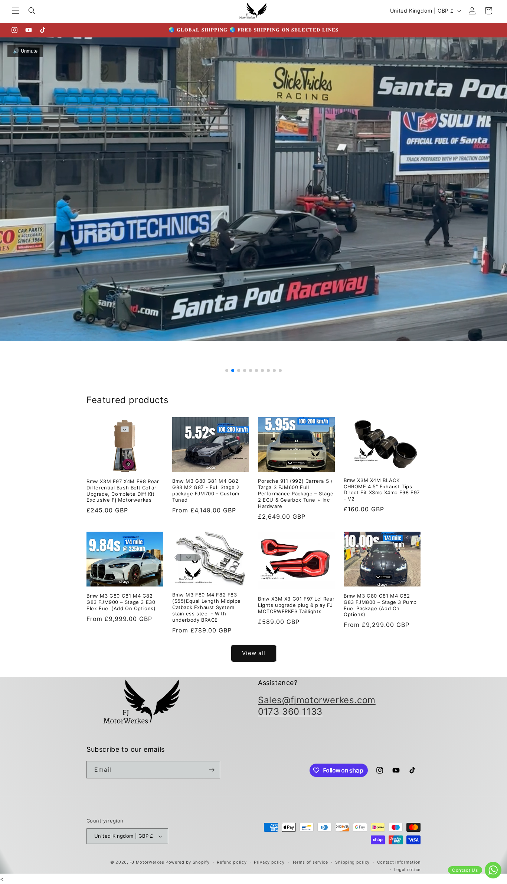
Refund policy (231, 862)
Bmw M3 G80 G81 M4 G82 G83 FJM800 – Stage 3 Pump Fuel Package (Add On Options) (380, 605)
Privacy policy (269, 862)
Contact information (399, 862)
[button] (15, 11)
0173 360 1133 (290, 711)
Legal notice (407, 869)
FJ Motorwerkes (147, 862)
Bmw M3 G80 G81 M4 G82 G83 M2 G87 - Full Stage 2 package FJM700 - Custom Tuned (206, 490)
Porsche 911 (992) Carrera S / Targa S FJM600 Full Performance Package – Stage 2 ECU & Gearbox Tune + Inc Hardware (295, 493)
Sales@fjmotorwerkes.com (317, 700)
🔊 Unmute (25, 51)
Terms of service (310, 862)
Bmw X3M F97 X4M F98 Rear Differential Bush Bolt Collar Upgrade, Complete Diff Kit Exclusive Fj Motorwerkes (122, 490)
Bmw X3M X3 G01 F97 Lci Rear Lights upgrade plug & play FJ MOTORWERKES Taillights (296, 605)
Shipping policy (352, 862)
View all (253, 653)
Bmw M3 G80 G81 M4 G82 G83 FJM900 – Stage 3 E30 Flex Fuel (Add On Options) (121, 602)
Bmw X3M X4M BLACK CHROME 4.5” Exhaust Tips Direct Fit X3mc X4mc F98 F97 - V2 (382, 489)
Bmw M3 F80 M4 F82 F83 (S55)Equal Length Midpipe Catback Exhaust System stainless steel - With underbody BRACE (206, 607)
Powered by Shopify (188, 862)
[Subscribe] (211, 769)
